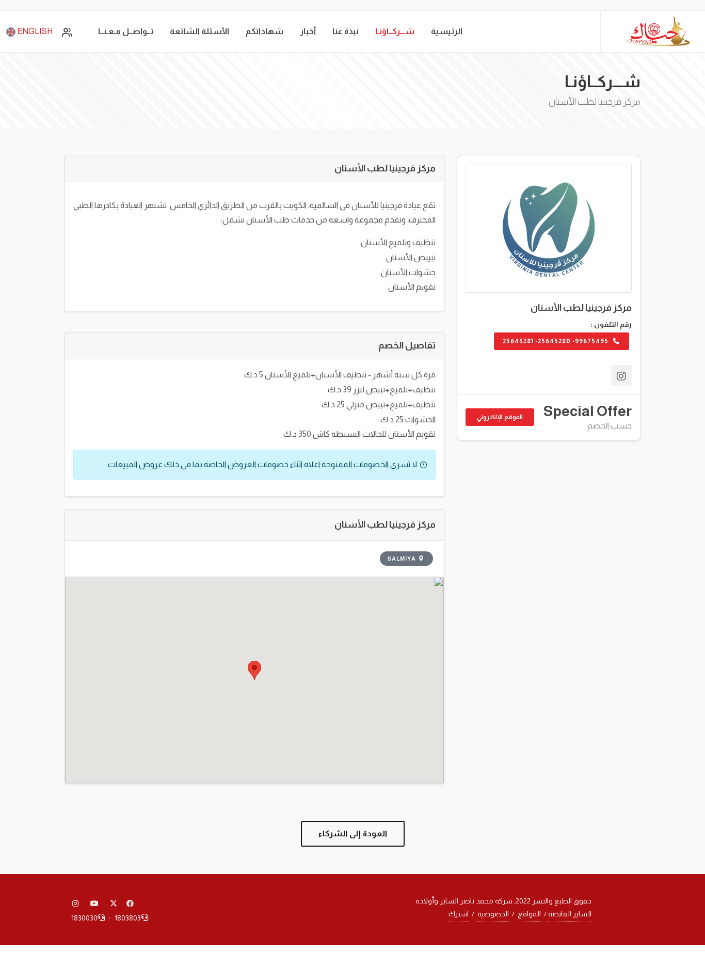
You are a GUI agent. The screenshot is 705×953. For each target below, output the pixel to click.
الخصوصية (493, 914)
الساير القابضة (569, 914)
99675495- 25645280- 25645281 (556, 341)
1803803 (128, 918)
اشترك (458, 914)
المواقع (529, 914)
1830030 (84, 918)
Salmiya (401, 558)
